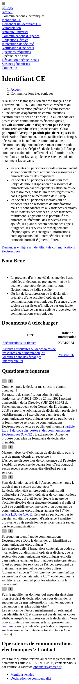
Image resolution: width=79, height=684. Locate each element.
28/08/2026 (66, 355)
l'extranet (8, 626)
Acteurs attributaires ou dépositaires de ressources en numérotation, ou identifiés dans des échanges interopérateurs (29, 355)
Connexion (9, 68)
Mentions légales (22, 674)
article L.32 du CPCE (17, 514)
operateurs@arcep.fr (47, 667)
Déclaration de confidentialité (31, 678)
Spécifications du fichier (19, 343)
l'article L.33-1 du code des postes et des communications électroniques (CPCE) (38, 430)
